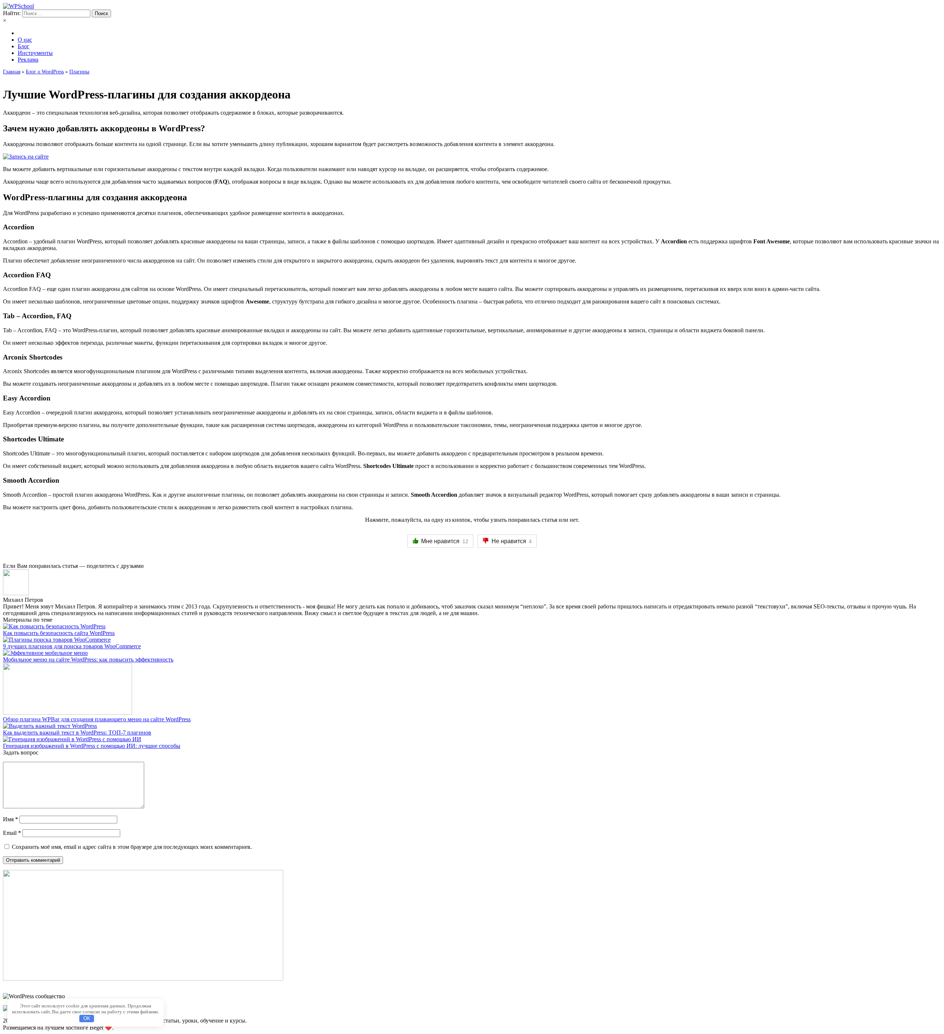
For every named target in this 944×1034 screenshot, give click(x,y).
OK (86, 1018)
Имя (10, 819)
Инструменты (35, 53)
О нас (25, 40)
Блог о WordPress (45, 71)
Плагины (79, 71)
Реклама (28, 59)
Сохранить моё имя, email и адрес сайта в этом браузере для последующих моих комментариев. (132, 847)
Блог (24, 46)
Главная (11, 71)
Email (12, 833)
